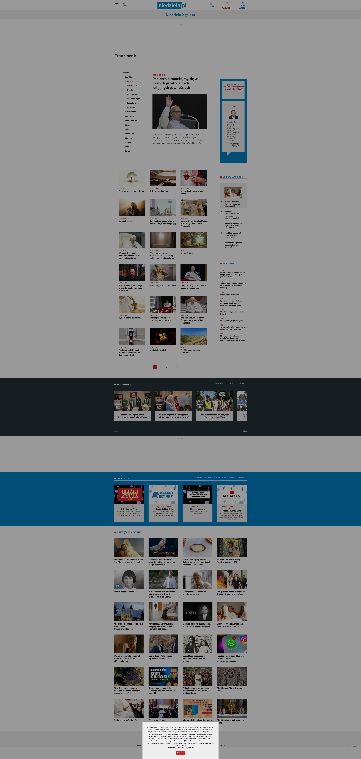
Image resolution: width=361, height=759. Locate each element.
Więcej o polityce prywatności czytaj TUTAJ (180, 748)
